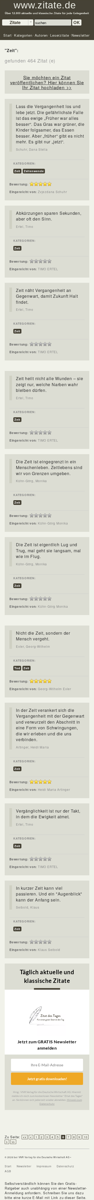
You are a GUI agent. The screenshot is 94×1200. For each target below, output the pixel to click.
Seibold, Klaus (27, 907)
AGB (8, 1171)
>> (13, 1142)
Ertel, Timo (24, 226)
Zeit (17, 171)
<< (25, 1137)
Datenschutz (65, 1166)
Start (8, 1166)
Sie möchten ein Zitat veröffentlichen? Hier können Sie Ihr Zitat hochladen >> (47, 82)
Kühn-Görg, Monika (31, 481)
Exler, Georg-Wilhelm (33, 646)
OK (76, 22)
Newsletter (24, 1166)
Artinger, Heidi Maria (32, 747)
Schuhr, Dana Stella (32, 149)
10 (85, 1137)
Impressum (44, 1166)
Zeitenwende (34, 171)
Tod (17, 668)
